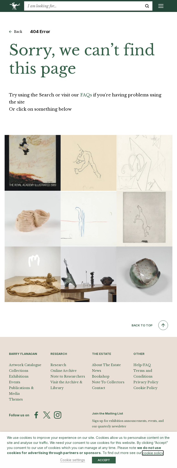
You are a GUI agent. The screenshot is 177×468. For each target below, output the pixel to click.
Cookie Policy (145, 388)
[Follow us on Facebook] (36, 415)
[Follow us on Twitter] (46, 415)
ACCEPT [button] (104, 460)
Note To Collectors (108, 382)
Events (14, 382)
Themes (16, 399)
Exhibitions (19, 376)
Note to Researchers (67, 376)
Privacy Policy (145, 382)
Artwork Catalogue (25, 365)
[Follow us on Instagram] (57, 415)
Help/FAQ (142, 365)
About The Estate (106, 365)
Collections (18, 371)
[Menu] (160, 6)
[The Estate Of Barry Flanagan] (16, 6)
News (96, 371)
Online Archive (63, 371)
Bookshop (100, 376)
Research (58, 365)
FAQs (86, 95)
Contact (98, 388)
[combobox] (83, 6)
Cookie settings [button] (72, 460)
